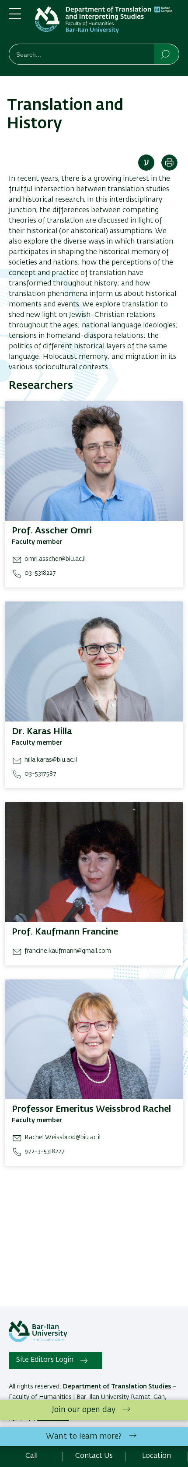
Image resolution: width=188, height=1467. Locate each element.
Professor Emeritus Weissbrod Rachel (91, 1109)
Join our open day (83, 1410)
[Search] (166, 53)
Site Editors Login (44, 1360)
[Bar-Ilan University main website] (38, 1340)
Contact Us (94, 1456)
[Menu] (15, 17)
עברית (146, 163)
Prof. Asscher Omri (52, 530)
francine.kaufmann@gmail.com (67, 951)
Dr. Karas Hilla (42, 731)
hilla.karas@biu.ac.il (50, 760)
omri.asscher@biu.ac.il (55, 559)
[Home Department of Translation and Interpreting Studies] (107, 23)
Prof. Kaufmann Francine (65, 932)
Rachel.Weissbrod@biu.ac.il (62, 1137)
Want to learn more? (84, 1436)
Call (31, 1456)
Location (156, 1456)
